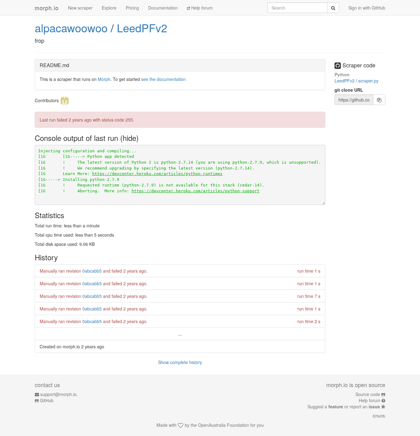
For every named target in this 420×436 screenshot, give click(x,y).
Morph (104, 79)
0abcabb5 (92, 271)
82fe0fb (379, 415)
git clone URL (349, 90)
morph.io (47, 8)
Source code (367, 394)
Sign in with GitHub (366, 8)
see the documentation (163, 79)
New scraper (80, 8)
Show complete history (180, 362)
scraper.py (368, 81)
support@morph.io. (59, 394)
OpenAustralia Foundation (223, 425)
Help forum (201, 8)
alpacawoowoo (71, 27)
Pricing (132, 8)
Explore (109, 8)
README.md (54, 65)
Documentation (163, 8)
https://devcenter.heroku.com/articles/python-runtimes (157, 173)
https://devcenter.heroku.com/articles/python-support (196, 191)
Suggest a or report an (343, 406)
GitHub (46, 400)
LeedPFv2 (142, 27)
